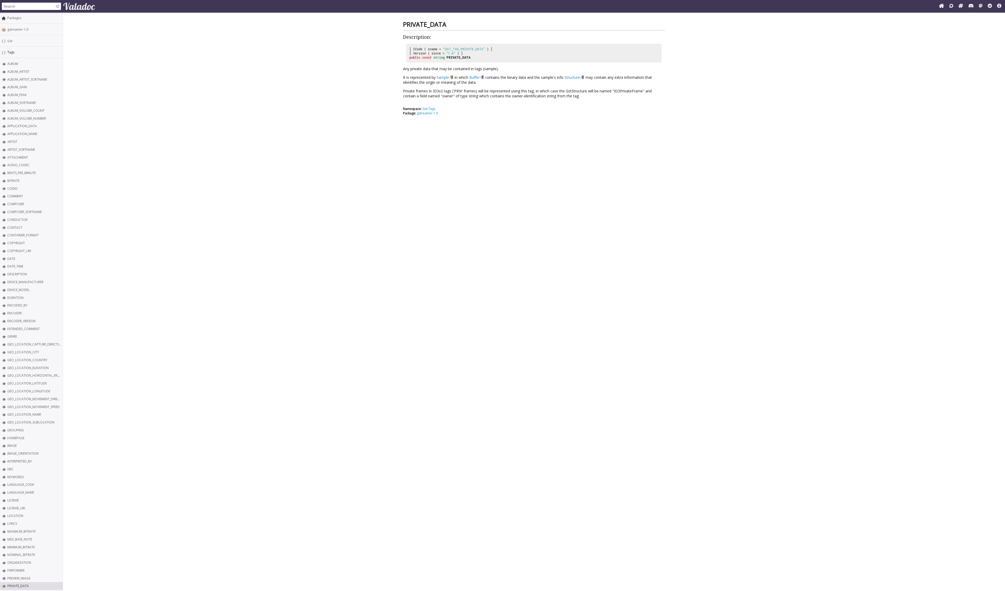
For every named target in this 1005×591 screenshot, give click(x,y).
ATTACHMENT (17, 157)
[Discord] (971, 6)
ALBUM (12, 64)
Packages (14, 18)
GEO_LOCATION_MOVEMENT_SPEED (33, 407)
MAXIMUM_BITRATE (21, 531)
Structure (572, 77)
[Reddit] (990, 6)
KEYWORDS (15, 477)
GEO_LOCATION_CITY (23, 352)
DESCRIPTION (17, 274)
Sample (443, 77)
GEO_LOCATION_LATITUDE (27, 383)
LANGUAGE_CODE (20, 484)
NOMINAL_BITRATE (21, 555)
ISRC (10, 469)
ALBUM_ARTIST (18, 71)
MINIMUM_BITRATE (21, 547)
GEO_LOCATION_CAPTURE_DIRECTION (35, 344)
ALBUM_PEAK (17, 95)
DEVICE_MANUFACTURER (25, 282)
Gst (9, 41)
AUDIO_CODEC (18, 165)
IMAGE (12, 445)
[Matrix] (960, 6)
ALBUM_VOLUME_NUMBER (26, 118)
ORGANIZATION (19, 562)
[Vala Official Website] (941, 6)
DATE (11, 259)
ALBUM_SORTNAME (21, 103)
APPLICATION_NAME (22, 134)
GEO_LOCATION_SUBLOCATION (30, 422)
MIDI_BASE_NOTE (19, 539)
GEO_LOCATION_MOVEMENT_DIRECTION (37, 399)
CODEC (12, 188)
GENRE (12, 336)
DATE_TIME (15, 266)
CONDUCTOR (17, 220)
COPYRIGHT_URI (19, 251)
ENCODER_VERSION (21, 321)
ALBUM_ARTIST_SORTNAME (27, 79)
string (439, 57)
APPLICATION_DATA (22, 126)
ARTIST (12, 142)
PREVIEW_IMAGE (18, 578)
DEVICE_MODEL (18, 290)
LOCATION (15, 516)
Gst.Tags (428, 109)
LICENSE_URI (16, 508)
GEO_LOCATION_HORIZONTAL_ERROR (35, 375)
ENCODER (14, 313)
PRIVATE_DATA (18, 586)
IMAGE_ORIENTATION (23, 453)
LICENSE (13, 500)
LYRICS (12, 523)
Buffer (474, 77)
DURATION (15, 298)
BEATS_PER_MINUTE (21, 173)
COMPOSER (15, 204)
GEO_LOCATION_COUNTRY (27, 360)
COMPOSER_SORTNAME (24, 212)
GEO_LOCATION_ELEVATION (28, 368)
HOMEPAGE (15, 438)
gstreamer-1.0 (17, 29)
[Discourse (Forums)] (951, 6)
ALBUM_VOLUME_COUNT (25, 110)
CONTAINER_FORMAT (23, 235)
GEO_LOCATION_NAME (24, 414)
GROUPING (15, 430)
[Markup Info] (999, 6)
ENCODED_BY (17, 305)
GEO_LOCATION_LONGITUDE (28, 391)
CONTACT (14, 227)
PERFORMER (16, 570)
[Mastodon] (981, 6)
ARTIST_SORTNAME (21, 149)
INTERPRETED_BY (19, 461)
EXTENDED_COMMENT (23, 329)
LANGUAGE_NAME (20, 492)
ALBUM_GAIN (17, 87)
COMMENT (15, 196)
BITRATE (13, 181)
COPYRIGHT (16, 243)
